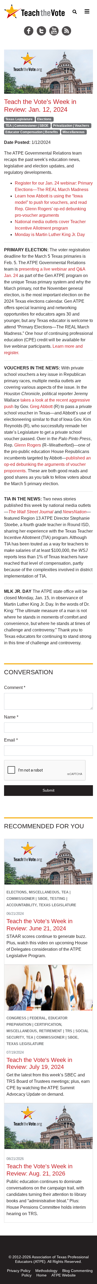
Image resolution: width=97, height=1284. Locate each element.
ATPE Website (63, 1275)
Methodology (46, 1270)
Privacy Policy (18, 1270)
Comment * (14, 687)
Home (41, 1275)
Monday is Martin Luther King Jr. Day (50, 234)
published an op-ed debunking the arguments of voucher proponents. (47, 464)
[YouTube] (54, 24)
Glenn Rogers (27, 445)
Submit (48, 790)
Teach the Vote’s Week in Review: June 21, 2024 (39, 925)
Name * (11, 717)
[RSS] (67, 24)
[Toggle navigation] (86, 12)
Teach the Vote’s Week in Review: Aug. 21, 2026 (39, 1170)
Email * (11, 740)
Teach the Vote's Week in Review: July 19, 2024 (39, 1063)
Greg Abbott (41, 406)
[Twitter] (42, 24)
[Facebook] (29, 24)
